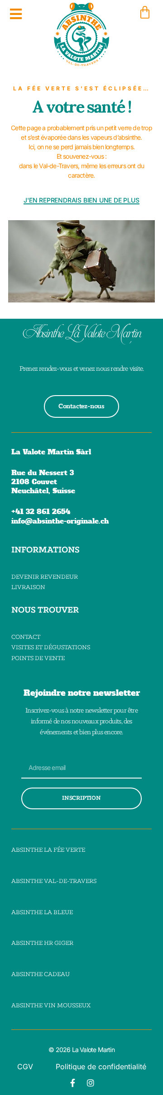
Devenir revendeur (44, 577)
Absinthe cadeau (40, 974)
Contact (25, 637)
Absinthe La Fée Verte (48, 850)
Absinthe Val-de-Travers (53, 881)
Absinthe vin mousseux (51, 1005)
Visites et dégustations (50, 647)
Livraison (28, 587)
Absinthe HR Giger (42, 943)
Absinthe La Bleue (42, 912)
